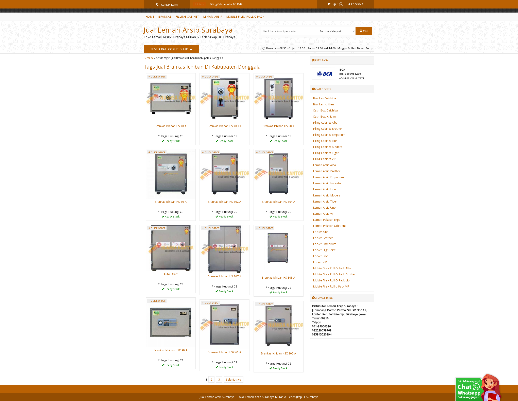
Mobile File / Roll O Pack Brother (334, 274)
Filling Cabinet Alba (325, 122)
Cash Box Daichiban (326, 110)
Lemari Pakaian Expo (327, 220)
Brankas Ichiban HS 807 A (224, 276)
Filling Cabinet (187, 16)
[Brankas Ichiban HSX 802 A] (278, 325)
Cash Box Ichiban (324, 116)
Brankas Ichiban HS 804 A (278, 202)
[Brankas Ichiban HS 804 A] (278, 173)
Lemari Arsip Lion (324, 189)
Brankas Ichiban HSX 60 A (224, 352)
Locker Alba (320, 232)
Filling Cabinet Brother (327, 128)
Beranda (149, 57)
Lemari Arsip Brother (326, 171)
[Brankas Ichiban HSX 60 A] (224, 324)
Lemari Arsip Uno (324, 207)
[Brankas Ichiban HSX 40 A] (170, 322)
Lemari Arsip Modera (327, 195)
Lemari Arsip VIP (323, 213)
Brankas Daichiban (325, 98)
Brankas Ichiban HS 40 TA (224, 126)
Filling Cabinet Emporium (329, 135)
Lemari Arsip (212, 16)
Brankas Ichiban (323, 104)
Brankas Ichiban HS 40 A (171, 126)
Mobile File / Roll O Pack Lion (332, 280)
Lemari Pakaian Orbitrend (329, 226)
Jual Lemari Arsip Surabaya (188, 30)
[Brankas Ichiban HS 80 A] (170, 173)
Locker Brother (323, 238)
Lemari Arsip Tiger (325, 201)
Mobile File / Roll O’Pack (245, 16)
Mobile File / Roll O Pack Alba (332, 268)
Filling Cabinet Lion (325, 141)
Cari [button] (365, 31)
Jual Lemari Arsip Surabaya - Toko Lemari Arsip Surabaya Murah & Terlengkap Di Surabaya (259, 397)
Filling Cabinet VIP (324, 159)
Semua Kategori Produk (170, 49)
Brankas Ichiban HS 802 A (224, 202)
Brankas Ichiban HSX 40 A (170, 350)
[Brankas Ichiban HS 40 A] (170, 98)
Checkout (356, 4)
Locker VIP (320, 262)
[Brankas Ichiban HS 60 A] (278, 98)
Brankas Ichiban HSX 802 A (278, 353)
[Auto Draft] (170, 248)
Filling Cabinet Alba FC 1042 (226, 4)
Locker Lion (320, 256)
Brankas (164, 16)
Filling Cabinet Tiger (326, 153)
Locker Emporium (324, 244)
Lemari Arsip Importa (327, 183)
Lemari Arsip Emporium (328, 177)
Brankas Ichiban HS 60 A (278, 126)
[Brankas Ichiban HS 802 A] (224, 173)
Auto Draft (171, 274)
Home (150, 16)
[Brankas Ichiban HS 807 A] (224, 249)
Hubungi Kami (172, 141)
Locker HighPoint (324, 250)
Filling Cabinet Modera (327, 147)
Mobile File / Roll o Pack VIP (331, 286)
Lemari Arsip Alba (324, 165)
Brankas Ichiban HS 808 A (278, 277)
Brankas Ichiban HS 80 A (171, 202)
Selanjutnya (233, 379)
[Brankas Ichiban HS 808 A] (278, 249)
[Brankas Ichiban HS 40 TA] (224, 98)
